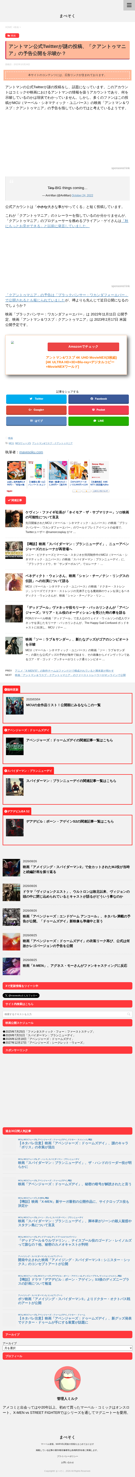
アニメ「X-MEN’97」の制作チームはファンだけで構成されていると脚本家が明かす (64, 670)
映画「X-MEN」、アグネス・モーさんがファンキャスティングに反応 (75, 965)
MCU (11, 443)
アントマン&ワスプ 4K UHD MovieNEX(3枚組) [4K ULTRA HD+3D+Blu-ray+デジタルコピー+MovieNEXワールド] (81, 362)
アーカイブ (10, 1343)
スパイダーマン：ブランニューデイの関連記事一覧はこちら (71, 780)
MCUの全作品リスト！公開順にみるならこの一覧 (63, 704)
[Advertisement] (67, 138)
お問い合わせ (67, 1462)
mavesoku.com (31, 452)
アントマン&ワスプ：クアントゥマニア (52, 443)
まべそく (67, 16)
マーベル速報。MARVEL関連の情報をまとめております (67, 1444)
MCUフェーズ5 (23, 443)
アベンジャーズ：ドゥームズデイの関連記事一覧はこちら (69, 740)
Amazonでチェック (83, 346)
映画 (10, 438)
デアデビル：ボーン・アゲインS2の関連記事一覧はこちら (70, 821)
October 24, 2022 (82, 195)
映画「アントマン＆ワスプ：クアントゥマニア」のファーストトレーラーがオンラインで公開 (70, 675)
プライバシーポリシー (67, 1456)
